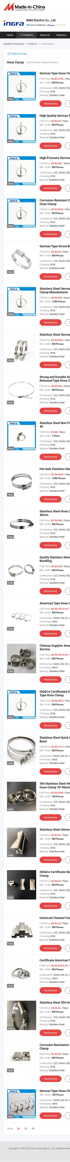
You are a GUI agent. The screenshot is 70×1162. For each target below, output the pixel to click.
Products (28, 35)
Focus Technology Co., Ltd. (43, 1148)
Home (10, 35)
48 (33, 1128)
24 (18, 1128)
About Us (45, 35)
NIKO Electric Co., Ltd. (41, 20)
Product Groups (18, 53)
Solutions (61, 35)
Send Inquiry (50, 103)
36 (25, 1128)
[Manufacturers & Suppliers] (24, 7)
